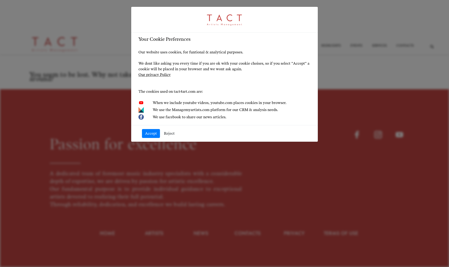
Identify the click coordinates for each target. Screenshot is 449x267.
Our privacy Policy (154, 74)
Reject (169, 133)
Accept (151, 133)
